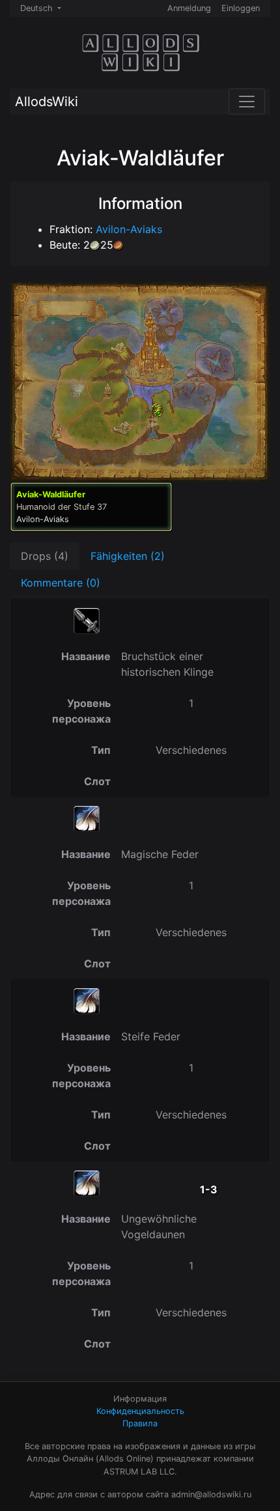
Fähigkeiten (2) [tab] (128, 555)
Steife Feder (150, 1036)
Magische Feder (160, 854)
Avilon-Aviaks (129, 229)
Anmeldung (189, 8)
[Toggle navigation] (247, 102)
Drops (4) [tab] (44, 555)
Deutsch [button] (37, 8)
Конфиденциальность (140, 1411)
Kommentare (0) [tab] (60, 582)
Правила (140, 1423)
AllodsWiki (46, 101)
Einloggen (240, 8)
